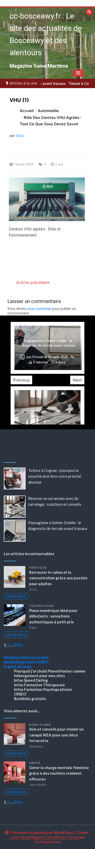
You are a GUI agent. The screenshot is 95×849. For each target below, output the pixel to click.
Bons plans (40, 724)
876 (16, 645)
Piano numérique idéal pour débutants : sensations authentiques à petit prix (53, 616)
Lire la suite (16, 596)
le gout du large (18, 666)
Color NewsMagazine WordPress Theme (44, 837)
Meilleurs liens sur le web (26, 657)
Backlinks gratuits (20, 662)
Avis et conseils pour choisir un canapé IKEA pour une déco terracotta (56, 735)
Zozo (20, 135)
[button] (78, 73)
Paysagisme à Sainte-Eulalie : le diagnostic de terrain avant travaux (48, 343)
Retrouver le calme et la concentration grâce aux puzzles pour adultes (58, 578)
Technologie (41, 605)
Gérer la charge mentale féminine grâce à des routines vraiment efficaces (59, 773)
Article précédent (33, 282)
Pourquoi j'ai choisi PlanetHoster (43, 671)
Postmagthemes (47, 841)
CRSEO (42, 662)
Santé (35, 762)
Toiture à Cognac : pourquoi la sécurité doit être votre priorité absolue (54, 476)
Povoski (37, 357)
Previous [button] (21, 379)
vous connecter (39, 309)
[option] (47, 348)
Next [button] (77, 379)
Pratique (38, 567)
